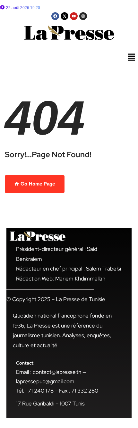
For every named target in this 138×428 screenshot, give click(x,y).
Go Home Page (37, 183)
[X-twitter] (64, 16)
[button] (131, 58)
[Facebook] (55, 16)
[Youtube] (74, 16)
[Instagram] (83, 16)
